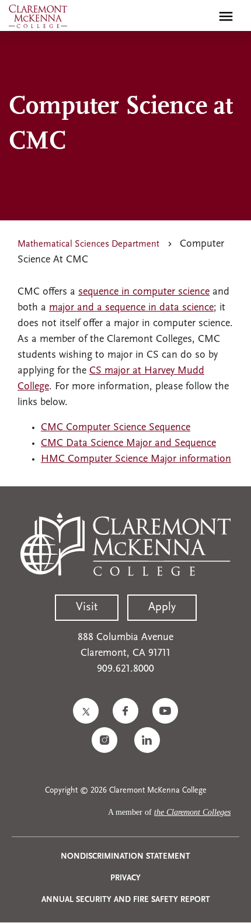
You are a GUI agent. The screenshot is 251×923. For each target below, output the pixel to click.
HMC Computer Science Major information (136, 459)
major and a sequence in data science (131, 308)
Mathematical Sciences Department (88, 244)
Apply (162, 607)
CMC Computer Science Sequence (115, 428)
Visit (86, 607)
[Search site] (201, 16)
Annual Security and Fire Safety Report (125, 900)
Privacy (125, 878)
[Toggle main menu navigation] (226, 16)
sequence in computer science (144, 292)
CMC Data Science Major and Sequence (128, 443)
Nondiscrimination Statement (125, 856)
